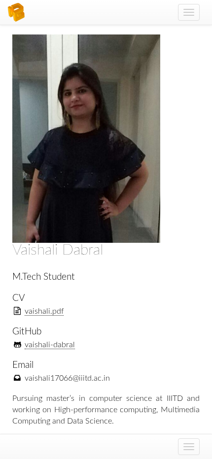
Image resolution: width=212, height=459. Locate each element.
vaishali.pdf (44, 311)
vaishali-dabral (50, 345)
